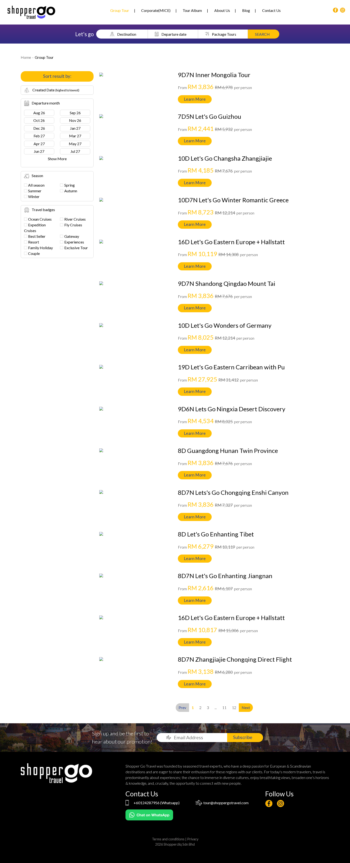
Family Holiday (40, 247)
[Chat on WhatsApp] (149, 814)
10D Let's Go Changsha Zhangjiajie (225, 158)
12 (234, 707)
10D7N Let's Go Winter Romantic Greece (233, 199)
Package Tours (224, 34)
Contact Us (271, 10)
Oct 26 (39, 120)
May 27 (75, 143)
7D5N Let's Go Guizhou (209, 116)
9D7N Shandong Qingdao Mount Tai (226, 283)
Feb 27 (39, 136)
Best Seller (36, 236)
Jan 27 (75, 128)
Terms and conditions (168, 839)
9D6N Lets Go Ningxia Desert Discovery (231, 408)
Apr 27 (39, 143)
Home (26, 57)
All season (36, 185)
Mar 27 (75, 136)
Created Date (55, 90)
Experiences (74, 242)
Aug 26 (39, 112)
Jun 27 (39, 151)
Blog (246, 10)
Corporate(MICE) (155, 10)
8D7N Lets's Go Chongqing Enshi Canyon (233, 492)
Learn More (195, 99)
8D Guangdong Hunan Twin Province (228, 450)
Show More (57, 158)
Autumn (70, 190)
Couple (34, 253)
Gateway (71, 236)
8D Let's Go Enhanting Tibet (216, 534)
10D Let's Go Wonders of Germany (224, 325)
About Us (222, 10)
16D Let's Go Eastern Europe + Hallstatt (231, 241)
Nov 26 (75, 120)
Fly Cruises (73, 225)
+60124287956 (147, 802)
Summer (34, 190)
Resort (33, 242)
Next (246, 707)
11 (224, 707)
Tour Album (192, 10)
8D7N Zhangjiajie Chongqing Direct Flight (235, 659)
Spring (69, 185)
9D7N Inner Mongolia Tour (214, 74)
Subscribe (242, 737)
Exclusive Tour (76, 247)
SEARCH (262, 34)
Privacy (192, 839)
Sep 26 (75, 112)
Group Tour (119, 10)
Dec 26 (39, 128)
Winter (34, 196)
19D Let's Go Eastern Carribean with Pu (231, 367)
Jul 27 (75, 151)
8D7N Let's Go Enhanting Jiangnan (225, 575)
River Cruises (75, 219)
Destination (126, 34)
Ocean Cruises (40, 219)
